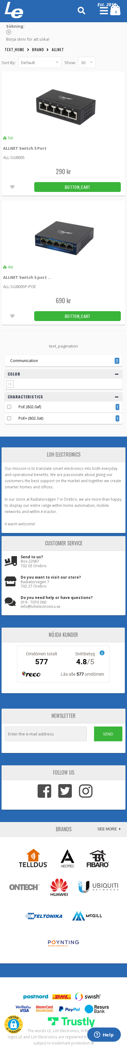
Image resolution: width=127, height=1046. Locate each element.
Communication (24, 360)
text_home (14, 49)
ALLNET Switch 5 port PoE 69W (28, 277)
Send (108, 734)
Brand (38, 49)
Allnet (58, 49)
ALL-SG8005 (14, 157)
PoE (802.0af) (29, 406)
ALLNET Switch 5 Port (25, 148)
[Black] (10, 384)
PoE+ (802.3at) (30, 418)
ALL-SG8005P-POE (19, 286)
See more (107, 829)
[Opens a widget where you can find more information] (104, 1035)
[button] (13, 1024)
